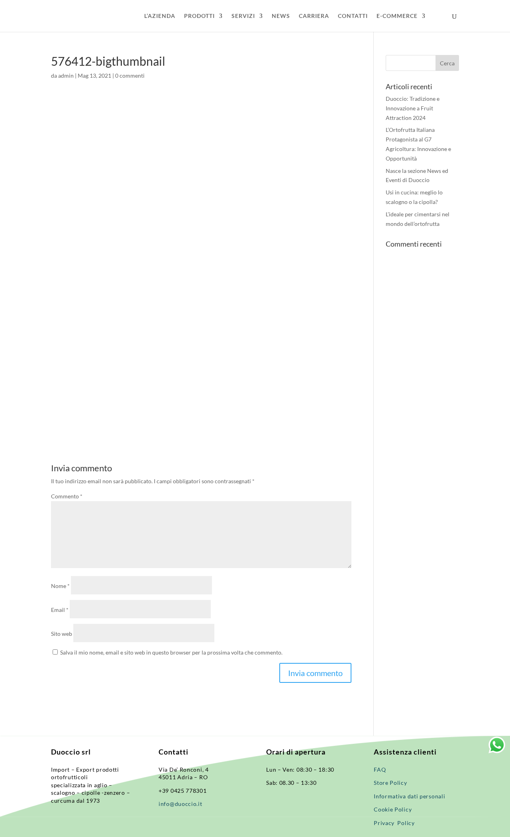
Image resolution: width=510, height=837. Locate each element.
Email (60, 609)
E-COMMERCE (397, 16)
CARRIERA (314, 16)
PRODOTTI (199, 16)
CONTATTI (353, 16)
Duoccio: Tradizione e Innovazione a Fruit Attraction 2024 (412, 108)
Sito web (61, 633)
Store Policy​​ (390, 782)
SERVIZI (243, 16)
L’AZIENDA (159, 16)
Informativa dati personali (410, 796)
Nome (60, 585)
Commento (66, 496)
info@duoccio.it (180, 803)
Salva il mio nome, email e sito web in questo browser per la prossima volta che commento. (171, 652)
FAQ (380, 769)
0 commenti (130, 75)
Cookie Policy (393, 809)
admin (66, 75)
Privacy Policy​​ (394, 822)
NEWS (281, 16)
